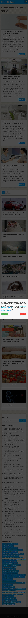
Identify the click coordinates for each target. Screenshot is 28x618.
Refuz (23, 314)
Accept (5, 314)
